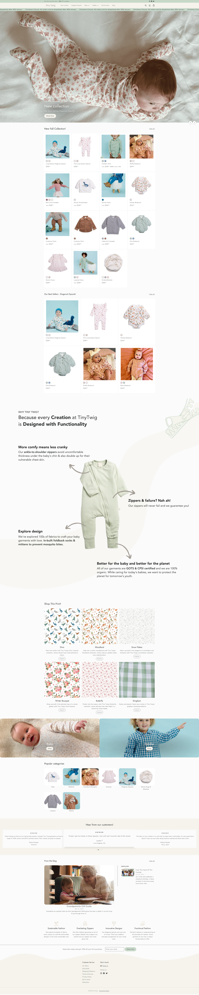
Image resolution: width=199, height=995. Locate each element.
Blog (113, 5)
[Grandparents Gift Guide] (79, 885)
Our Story (85, 966)
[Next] (194, 122)
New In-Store (64, 5)
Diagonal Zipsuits (77, 5)
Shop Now (85, 982)
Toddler (94, 5)
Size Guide (85, 968)
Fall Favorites (105, 5)
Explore (62, 659)
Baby (86, 5)
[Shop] (50, 738)
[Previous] (190, 122)
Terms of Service (87, 974)
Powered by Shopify (104, 991)
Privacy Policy (87, 977)
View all (152, 129)
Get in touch (86, 979)
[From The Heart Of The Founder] (128, 872)
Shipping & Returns (88, 971)
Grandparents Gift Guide (79, 906)
